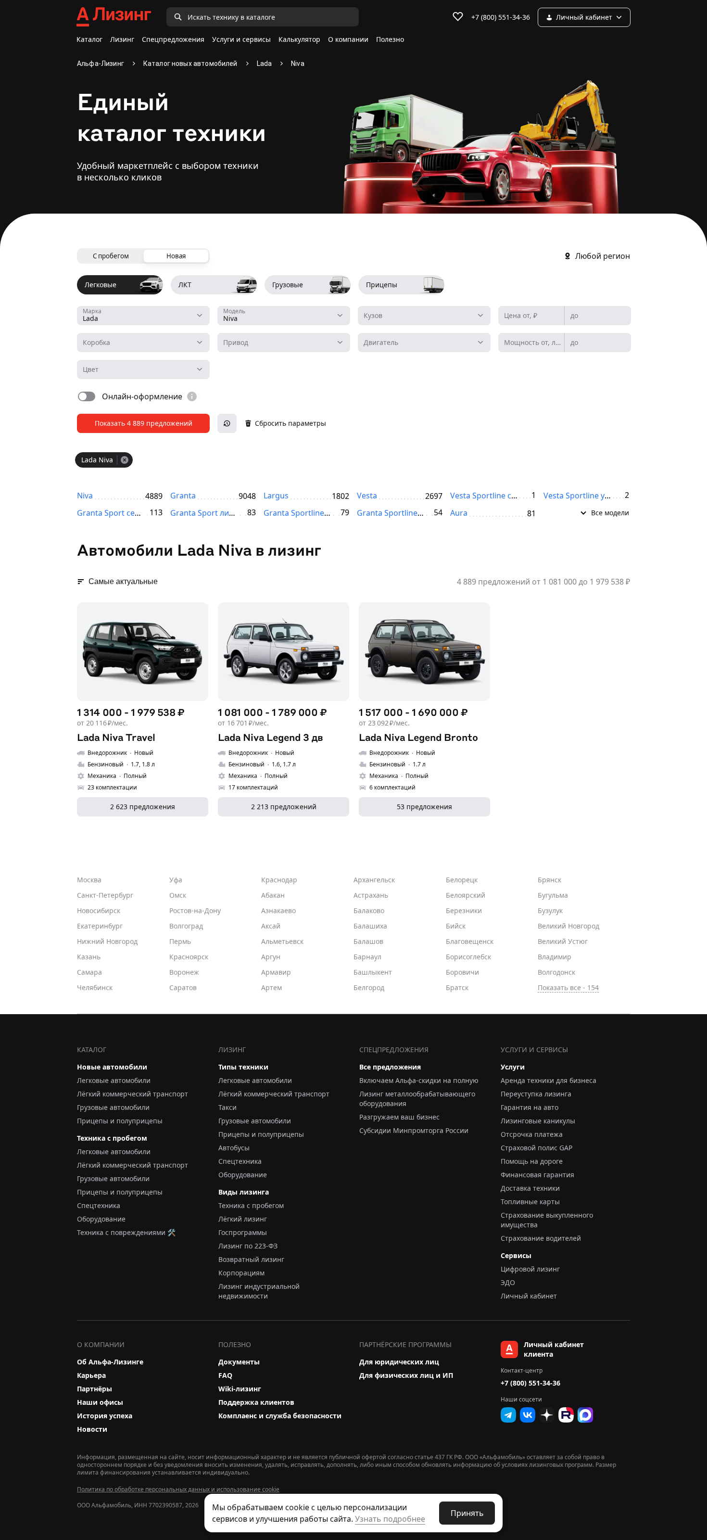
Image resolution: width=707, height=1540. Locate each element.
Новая (176, 256)
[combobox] (143, 315)
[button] (586, 511)
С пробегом (111, 256)
